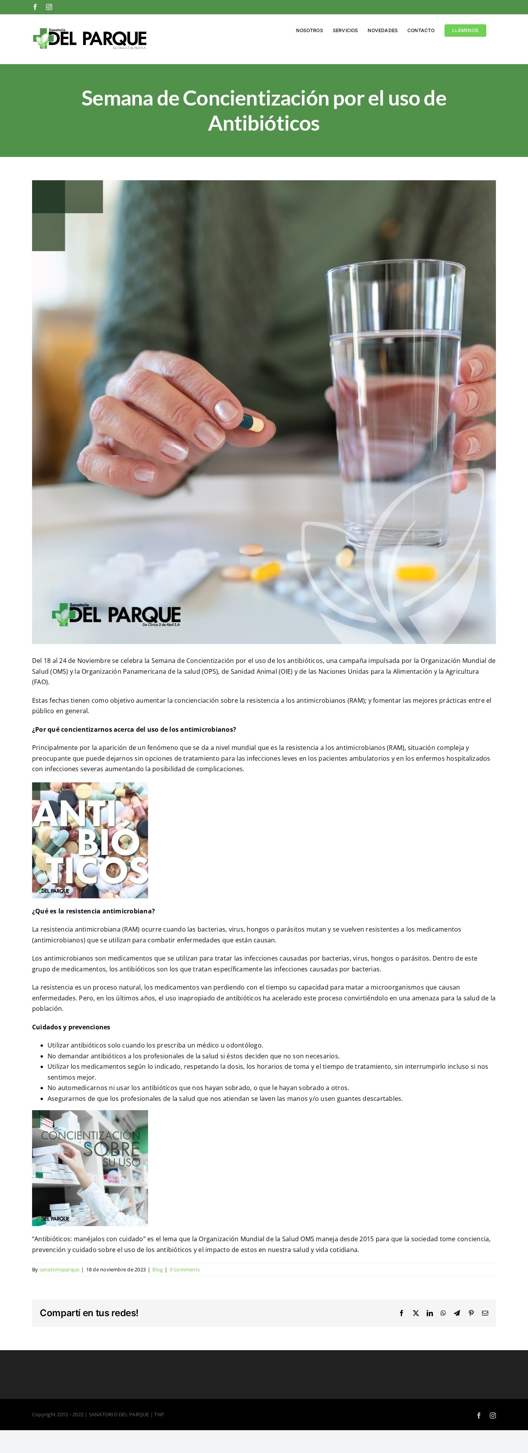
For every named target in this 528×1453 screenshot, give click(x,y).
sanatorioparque (59, 1269)
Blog (157, 1269)
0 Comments (185, 1269)
